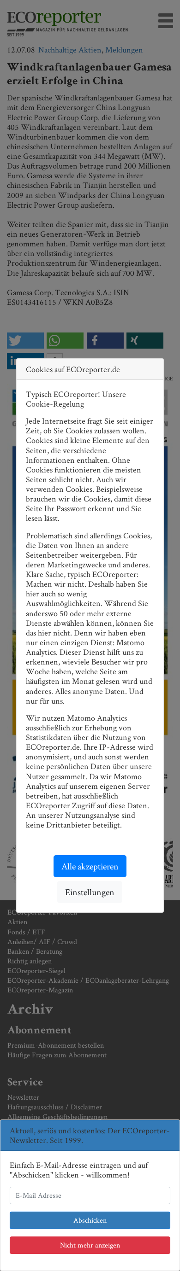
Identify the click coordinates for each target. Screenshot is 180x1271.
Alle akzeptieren (90, 866)
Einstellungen (89, 892)
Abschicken (90, 1220)
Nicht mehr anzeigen (90, 1245)
